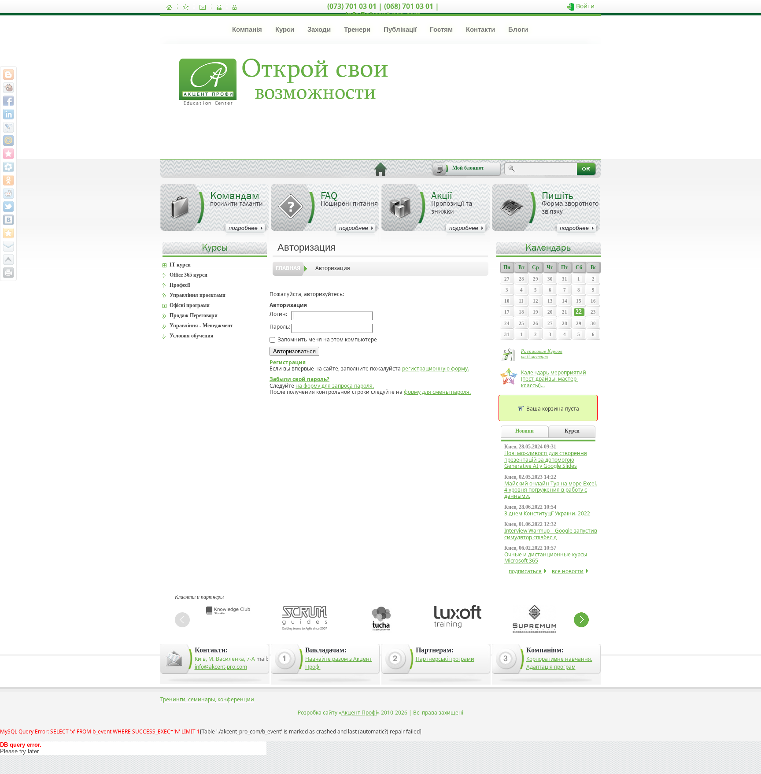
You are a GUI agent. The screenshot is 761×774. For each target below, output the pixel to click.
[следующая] (581, 619)
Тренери (357, 29)
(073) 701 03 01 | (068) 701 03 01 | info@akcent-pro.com (383, 10)
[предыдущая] (182, 619)
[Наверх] (8, 259)
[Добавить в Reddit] (8, 193)
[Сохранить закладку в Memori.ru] (8, 153)
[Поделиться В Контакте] (8, 220)
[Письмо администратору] (202, 7)
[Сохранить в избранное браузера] (8, 233)
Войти (585, 6)
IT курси (180, 265)
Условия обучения (192, 336)
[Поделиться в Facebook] (8, 101)
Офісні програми (190, 305)
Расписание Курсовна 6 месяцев (541, 353)
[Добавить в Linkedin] (8, 114)
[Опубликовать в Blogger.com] (8, 74)
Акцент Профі (359, 712)
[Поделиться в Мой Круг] (8, 167)
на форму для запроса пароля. (335, 385)
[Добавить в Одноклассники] (8, 180)
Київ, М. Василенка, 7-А (225, 659)
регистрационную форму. (435, 368)
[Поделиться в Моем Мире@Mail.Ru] (8, 140)
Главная (288, 268)
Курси (284, 29)
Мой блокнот (468, 168)
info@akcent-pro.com (221, 666)
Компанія (247, 29)
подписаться (525, 571)
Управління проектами (197, 295)
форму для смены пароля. (437, 392)
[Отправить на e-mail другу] (8, 246)
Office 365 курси (188, 275)
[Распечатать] (8, 272)
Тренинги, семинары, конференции (207, 699)
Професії (180, 285)
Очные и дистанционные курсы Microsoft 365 (545, 557)
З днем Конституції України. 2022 (547, 513)
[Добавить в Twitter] (8, 206)
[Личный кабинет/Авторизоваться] (234, 7)
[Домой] (169, 7)
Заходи (319, 29)
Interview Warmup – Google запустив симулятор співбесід (550, 534)
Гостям (441, 29)
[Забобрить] (8, 87)
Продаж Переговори (194, 315)
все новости (568, 571)
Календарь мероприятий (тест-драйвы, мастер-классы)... (553, 379)
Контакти (480, 29)
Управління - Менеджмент (201, 325)
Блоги (518, 29)
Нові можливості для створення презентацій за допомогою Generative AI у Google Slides (545, 459)
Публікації (400, 29)
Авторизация (332, 268)
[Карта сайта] (219, 7)
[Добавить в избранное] (185, 7)
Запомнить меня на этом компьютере (327, 339)
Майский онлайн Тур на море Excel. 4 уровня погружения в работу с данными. (550, 490)
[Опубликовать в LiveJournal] (8, 127)
